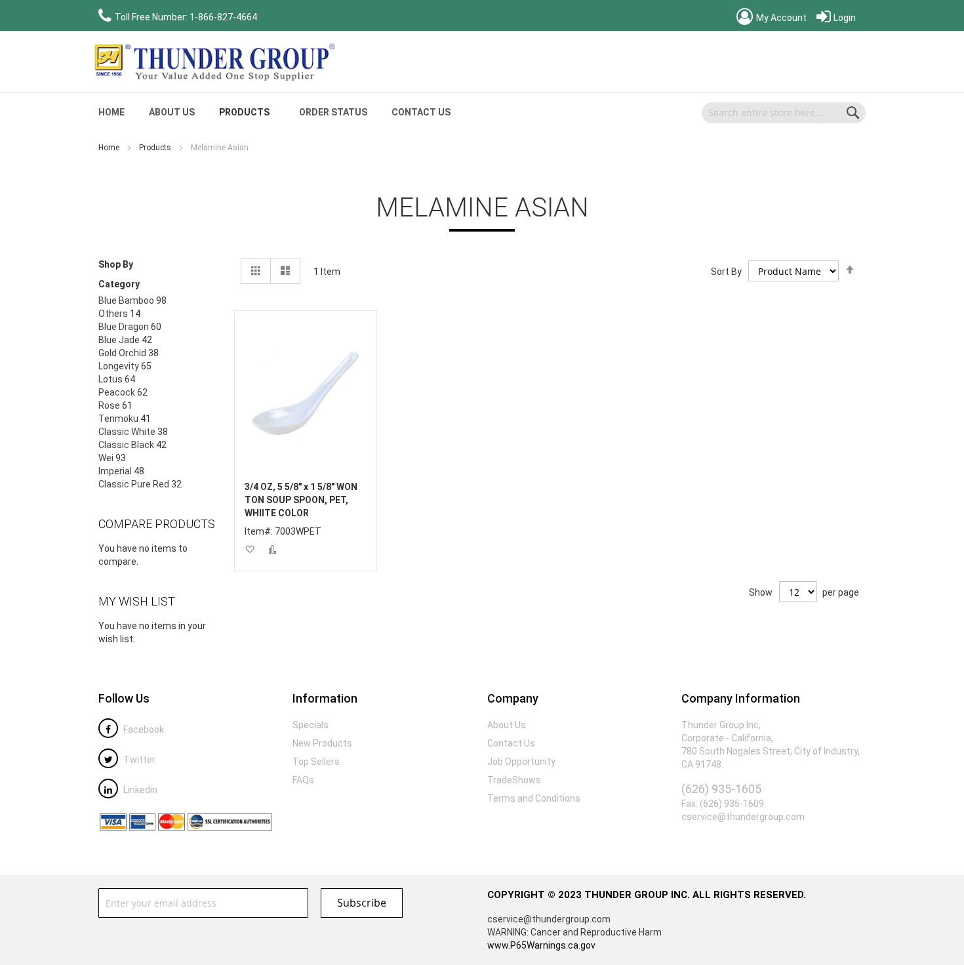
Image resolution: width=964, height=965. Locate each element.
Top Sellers (316, 761)
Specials (310, 725)
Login (844, 17)
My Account (780, 17)
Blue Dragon (123, 326)
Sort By (726, 271)
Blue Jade (119, 340)
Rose (109, 405)
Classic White (126, 431)
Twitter (138, 759)
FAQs (303, 780)
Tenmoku (118, 418)
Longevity (118, 366)
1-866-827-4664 (223, 17)
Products (156, 147)
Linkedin (139, 790)
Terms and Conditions (533, 798)
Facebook (142, 729)
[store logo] (213, 61)
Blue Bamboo (126, 300)
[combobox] (784, 112)
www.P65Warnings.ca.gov (541, 945)
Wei (105, 458)
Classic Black (126, 445)
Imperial (115, 471)
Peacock (116, 392)
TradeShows (514, 780)
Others (113, 313)
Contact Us (421, 112)
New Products (322, 743)
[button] (249, 549)
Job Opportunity (521, 761)
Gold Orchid (122, 353)
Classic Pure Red (133, 484)
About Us (172, 112)
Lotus (110, 379)
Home (109, 147)
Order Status (333, 112)
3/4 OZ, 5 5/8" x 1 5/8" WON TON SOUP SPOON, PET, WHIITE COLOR (301, 500)
